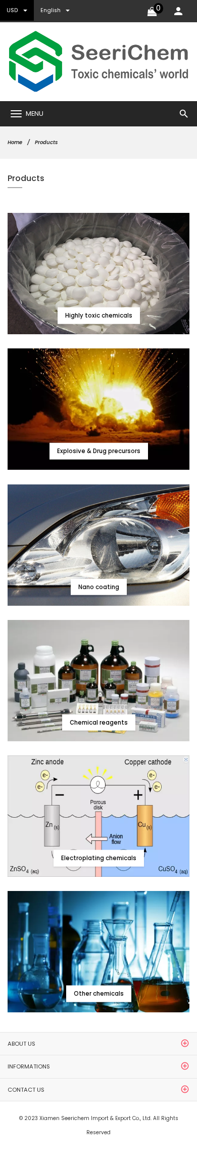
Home (15, 142)
